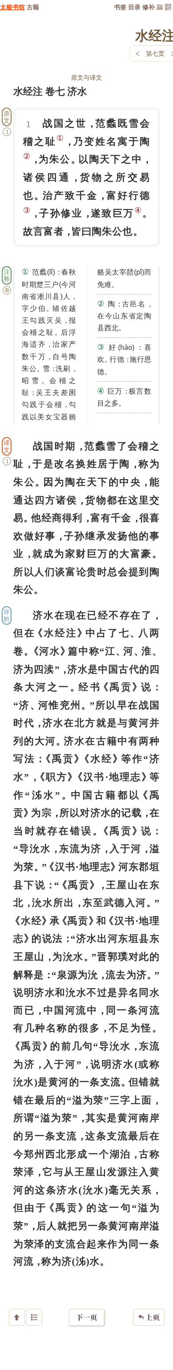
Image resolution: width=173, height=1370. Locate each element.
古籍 (33, 7)
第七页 (155, 53)
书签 (120, 7)
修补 (148, 7)
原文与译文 (86, 77)
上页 (149, 1317)
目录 (134, 7)
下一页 (86, 1317)
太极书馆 (12, 7)
